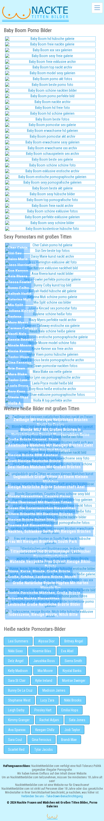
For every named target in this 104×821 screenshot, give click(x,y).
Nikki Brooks (73, 700)
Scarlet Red (16, 749)
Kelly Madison (18, 671)
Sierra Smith (73, 661)
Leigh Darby (16, 710)
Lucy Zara (47, 700)
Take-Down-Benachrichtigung (64, 796)
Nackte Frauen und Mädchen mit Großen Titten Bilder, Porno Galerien (52, 816)
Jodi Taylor (72, 730)
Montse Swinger (73, 681)
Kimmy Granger (19, 720)
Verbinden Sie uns (32, 796)
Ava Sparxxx (16, 730)
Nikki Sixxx (15, 651)
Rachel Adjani (49, 720)
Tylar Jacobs (43, 749)
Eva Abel (67, 651)
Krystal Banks (72, 671)
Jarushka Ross (44, 661)
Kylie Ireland (43, 681)
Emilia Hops (69, 710)
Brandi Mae (69, 740)
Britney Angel (73, 641)
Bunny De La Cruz (20, 690)
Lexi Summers (18, 641)
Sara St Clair (16, 681)
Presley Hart (42, 710)
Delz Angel (15, 661)
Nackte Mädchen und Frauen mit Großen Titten (35, 13)
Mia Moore (45, 671)
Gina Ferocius (41, 740)
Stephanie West (19, 700)
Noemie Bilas (42, 651)
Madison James (53, 690)
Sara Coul (15, 740)
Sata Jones (77, 720)
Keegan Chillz (45, 730)
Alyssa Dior (46, 641)
